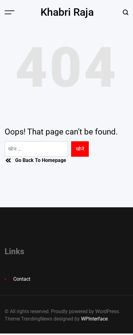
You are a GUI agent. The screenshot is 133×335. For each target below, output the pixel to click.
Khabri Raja (67, 12)
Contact (21, 279)
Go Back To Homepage (40, 160)
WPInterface (94, 319)
